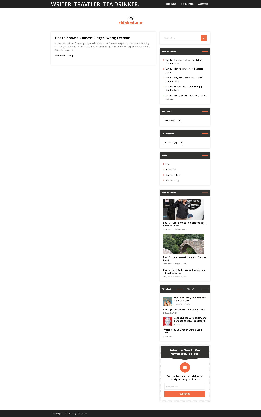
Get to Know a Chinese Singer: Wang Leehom (92, 37)
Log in (168, 164)
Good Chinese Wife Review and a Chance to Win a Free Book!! (190, 319)
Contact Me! (187, 4)
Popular (166, 289)
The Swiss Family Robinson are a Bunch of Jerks (190, 299)
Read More (60, 56)
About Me (203, 4)
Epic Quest (171, 4)
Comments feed (173, 175)
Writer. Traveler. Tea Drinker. (95, 4)
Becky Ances (167, 229)
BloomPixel (82, 413)
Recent (191, 289)
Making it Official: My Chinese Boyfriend (184, 309)
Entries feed (171, 169)
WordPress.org (172, 180)
